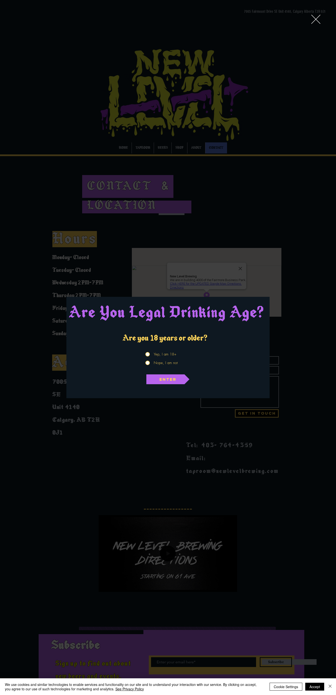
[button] (315, 19)
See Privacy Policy (129, 688)
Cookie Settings (286, 686)
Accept (314, 686)
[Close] (330, 686)
